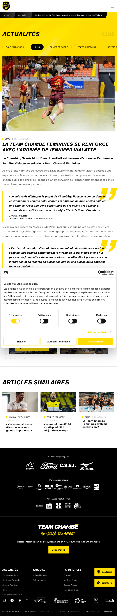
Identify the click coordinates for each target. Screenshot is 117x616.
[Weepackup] (77, 487)
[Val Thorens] (58, 487)
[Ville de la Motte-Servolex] (77, 506)
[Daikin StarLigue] (41, 602)
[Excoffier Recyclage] (30, 466)
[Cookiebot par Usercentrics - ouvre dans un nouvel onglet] (100, 272)
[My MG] (96, 487)
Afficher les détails (98, 332)
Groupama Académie (12, 595)
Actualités (22, 15)
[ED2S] (68, 487)
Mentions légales (93, 612)
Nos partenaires (71, 590)
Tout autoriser (95, 341)
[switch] (44, 321)
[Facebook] (20, 601)
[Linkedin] (34, 601)
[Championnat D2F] (96, 602)
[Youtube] (12, 601)
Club (37, 47)
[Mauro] (49, 487)
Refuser (21, 341)
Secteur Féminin (10, 585)
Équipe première (59, 47)
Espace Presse (70, 585)
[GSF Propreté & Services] (30, 487)
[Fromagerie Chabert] (87, 487)
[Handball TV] (110, 602)
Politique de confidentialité (70, 612)
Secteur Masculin (87, 47)
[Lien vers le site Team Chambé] (58, 530)
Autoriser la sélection (58, 341)
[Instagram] (4, 601)
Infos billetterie (40, 575)
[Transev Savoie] (21, 487)
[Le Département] (58, 506)
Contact (67, 575)
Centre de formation (11, 580)
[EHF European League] (80, 602)
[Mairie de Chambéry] (68, 506)
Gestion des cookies (47, 612)
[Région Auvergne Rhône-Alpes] (39, 506)
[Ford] (49, 466)
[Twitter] (27, 600)
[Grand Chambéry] (49, 506)
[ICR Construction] (39, 487)
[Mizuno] (86, 466)
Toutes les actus (15, 47)
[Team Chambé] (6, 6)
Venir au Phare (70, 580)
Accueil (7, 15)
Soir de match (39, 580)
